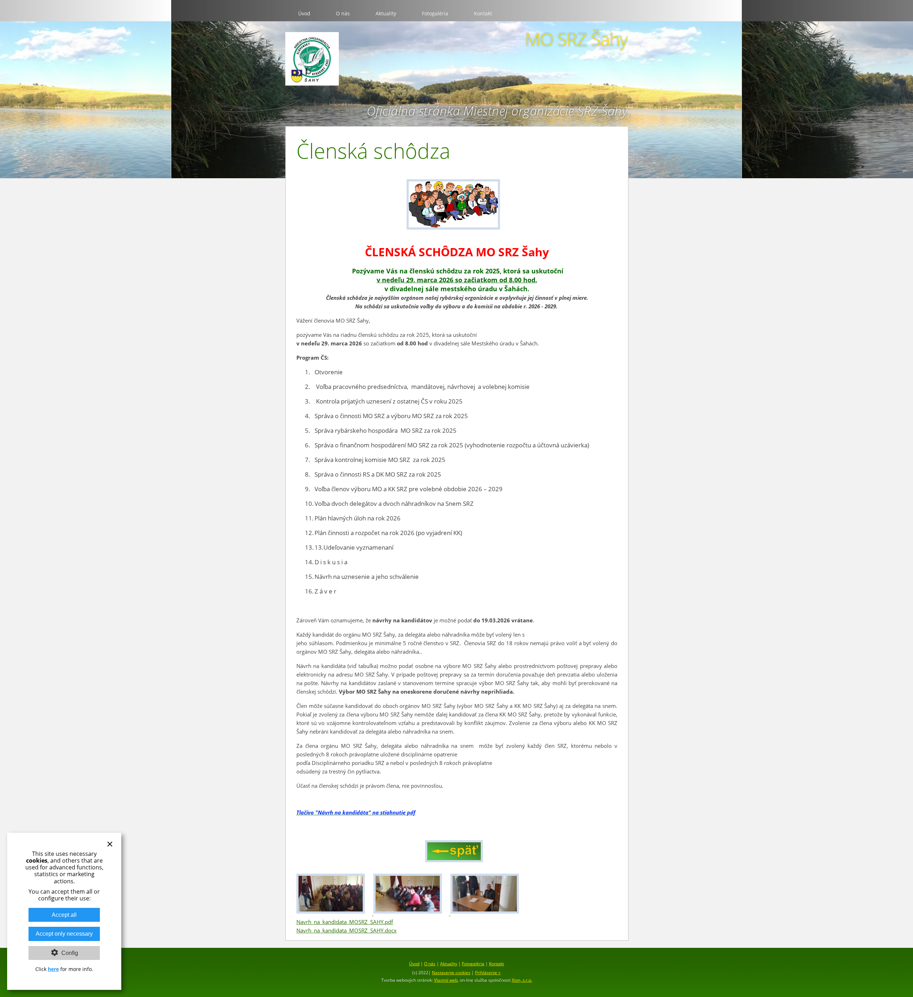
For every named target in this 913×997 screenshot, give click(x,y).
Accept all (64, 915)
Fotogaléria (435, 13)
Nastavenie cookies (451, 973)
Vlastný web (446, 980)
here (53, 969)
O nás (343, 13)
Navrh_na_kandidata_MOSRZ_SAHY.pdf (344, 921)
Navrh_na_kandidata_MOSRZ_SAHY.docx (346, 930)
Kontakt (483, 13)
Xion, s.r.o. (522, 980)
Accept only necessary (64, 934)
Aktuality (386, 13)
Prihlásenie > (488, 973)
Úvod (304, 13)
